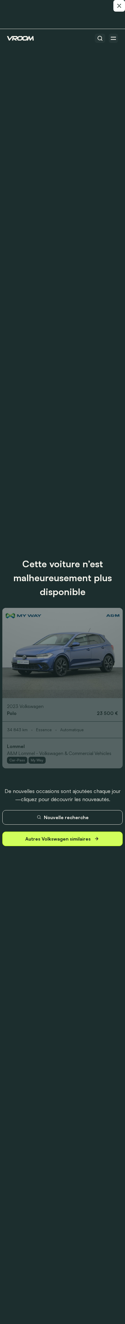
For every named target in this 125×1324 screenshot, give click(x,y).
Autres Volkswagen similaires (58, 839)
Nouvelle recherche (66, 817)
